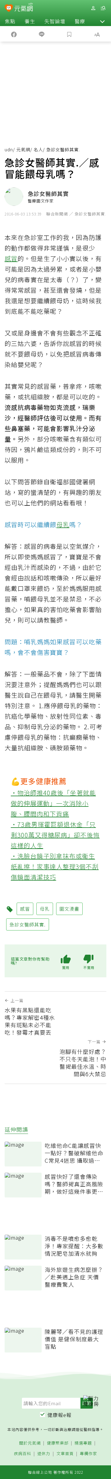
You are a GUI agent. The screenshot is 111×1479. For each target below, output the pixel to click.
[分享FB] (14, 34)
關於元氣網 (30, 1443)
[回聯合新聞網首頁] (9, 9)
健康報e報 (59, 1415)
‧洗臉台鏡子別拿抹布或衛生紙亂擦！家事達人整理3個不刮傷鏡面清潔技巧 (55, 866)
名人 (38, 149)
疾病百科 (22, 1453)
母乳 (62, 524)
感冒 (11, 258)
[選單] (103, 8)
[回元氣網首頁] (23, 8)
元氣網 (23, 149)
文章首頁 (65, 1453)
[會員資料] (93, 8)
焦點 (10, 21)
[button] (102, 21)
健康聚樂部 (57, 1443)
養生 (30, 21)
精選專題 (83, 1443)
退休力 (43, 1453)
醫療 (80, 21)
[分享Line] (42, 34)
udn (9, 149)
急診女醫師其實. (28, 924)
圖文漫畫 (69, 908)
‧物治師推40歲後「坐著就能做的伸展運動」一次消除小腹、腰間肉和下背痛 (53, 803)
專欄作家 (88, 1453)
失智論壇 (54, 21)
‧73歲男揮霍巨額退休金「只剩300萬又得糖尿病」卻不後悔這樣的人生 (55, 835)
